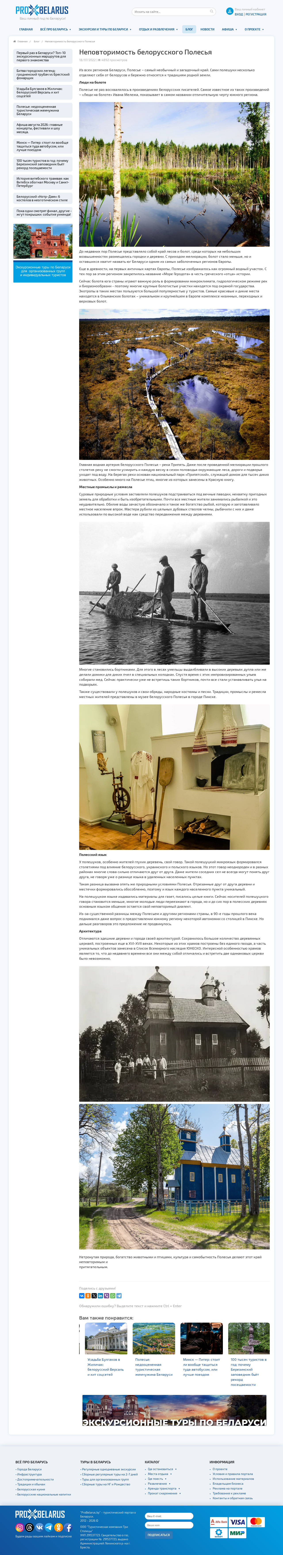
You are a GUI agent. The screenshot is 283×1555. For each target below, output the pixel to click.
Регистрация (256, 14)
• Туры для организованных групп (104, 1479)
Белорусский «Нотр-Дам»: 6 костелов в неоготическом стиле (42, 198)
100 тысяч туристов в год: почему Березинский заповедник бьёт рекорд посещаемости (42, 164)
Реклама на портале (228, 1488)
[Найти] (211, 11)
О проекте (252, 29)
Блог (189, 29)
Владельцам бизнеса (228, 1483)
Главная (26, 29)
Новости (207, 29)
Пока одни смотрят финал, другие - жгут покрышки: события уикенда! (44, 213)
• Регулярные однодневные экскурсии (108, 1469)
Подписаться (159, 1535)
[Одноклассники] (88, 1295)
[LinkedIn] (100, 1295)
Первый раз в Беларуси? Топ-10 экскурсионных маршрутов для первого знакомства (41, 56)
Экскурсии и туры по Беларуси (103, 29)
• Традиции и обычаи (30, 1484)
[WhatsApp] (112, 1295)
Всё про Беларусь (54, 29)
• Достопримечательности (34, 1479)
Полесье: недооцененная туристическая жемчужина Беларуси (38, 110)
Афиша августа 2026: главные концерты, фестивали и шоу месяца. (40, 128)
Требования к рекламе (229, 1493)
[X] (94, 1295)
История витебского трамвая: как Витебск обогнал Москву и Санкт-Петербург (43, 182)
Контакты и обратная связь (233, 1498)
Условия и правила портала (233, 1474)
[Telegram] (119, 1295)
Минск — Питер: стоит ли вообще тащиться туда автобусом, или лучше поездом (42, 146)
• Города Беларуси (28, 1469)
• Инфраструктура (28, 1474)
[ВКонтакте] (81, 1295)
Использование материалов (233, 1478)
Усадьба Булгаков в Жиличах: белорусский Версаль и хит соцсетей (40, 92)
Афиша (228, 29)
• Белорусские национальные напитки (43, 1494)
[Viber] (106, 1295)
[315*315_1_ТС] (43, 252)
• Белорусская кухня (30, 1489)
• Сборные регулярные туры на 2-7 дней (109, 1474)
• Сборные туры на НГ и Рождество (105, 1484)
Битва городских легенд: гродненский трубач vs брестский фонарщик (43, 74)
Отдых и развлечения (156, 29)
